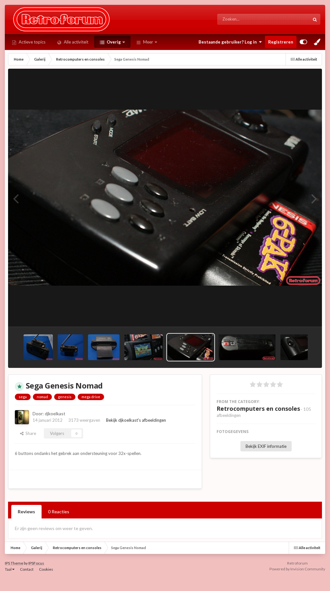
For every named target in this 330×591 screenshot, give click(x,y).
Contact (27, 569)
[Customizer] (303, 42)
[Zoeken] (314, 19)
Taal (8, 569)
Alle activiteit (75, 41)
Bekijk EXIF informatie (266, 446)
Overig (113, 41)
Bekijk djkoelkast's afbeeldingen (136, 420)
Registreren (280, 41)
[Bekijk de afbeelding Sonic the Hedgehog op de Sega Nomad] (143, 347)
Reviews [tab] (26, 511)
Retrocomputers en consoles (258, 408)
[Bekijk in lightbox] (165, 198)
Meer (148, 41)
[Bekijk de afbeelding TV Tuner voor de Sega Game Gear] (104, 347)
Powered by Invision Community (297, 568)
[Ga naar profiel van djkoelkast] (22, 417)
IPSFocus (36, 563)
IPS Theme (14, 563)
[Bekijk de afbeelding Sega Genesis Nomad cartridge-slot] (247, 347)
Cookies (46, 569)
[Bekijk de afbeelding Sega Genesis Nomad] (191, 347)
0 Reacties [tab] (58, 511)
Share (30, 433)
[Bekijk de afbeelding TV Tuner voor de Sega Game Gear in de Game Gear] (38, 347)
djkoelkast (55, 413)
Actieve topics (31, 41)
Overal (295, 19)
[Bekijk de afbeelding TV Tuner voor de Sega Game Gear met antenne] (70, 347)
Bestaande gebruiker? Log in (229, 41)
